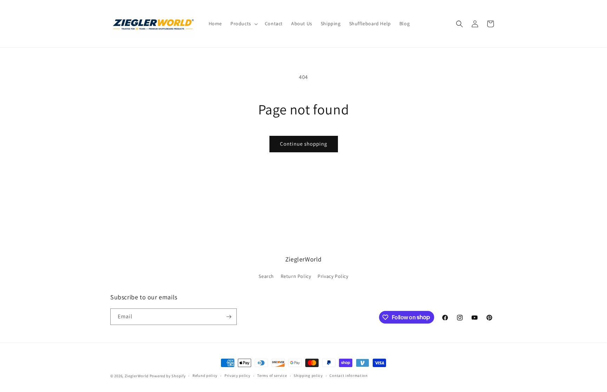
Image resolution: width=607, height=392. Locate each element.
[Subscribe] (228, 316)
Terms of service (272, 375)
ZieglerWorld (137, 375)
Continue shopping (303, 143)
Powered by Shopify (168, 375)
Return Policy (296, 276)
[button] (243, 23)
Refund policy (204, 375)
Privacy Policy (333, 276)
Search (266, 276)
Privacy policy (237, 375)
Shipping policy (308, 375)
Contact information (348, 375)
